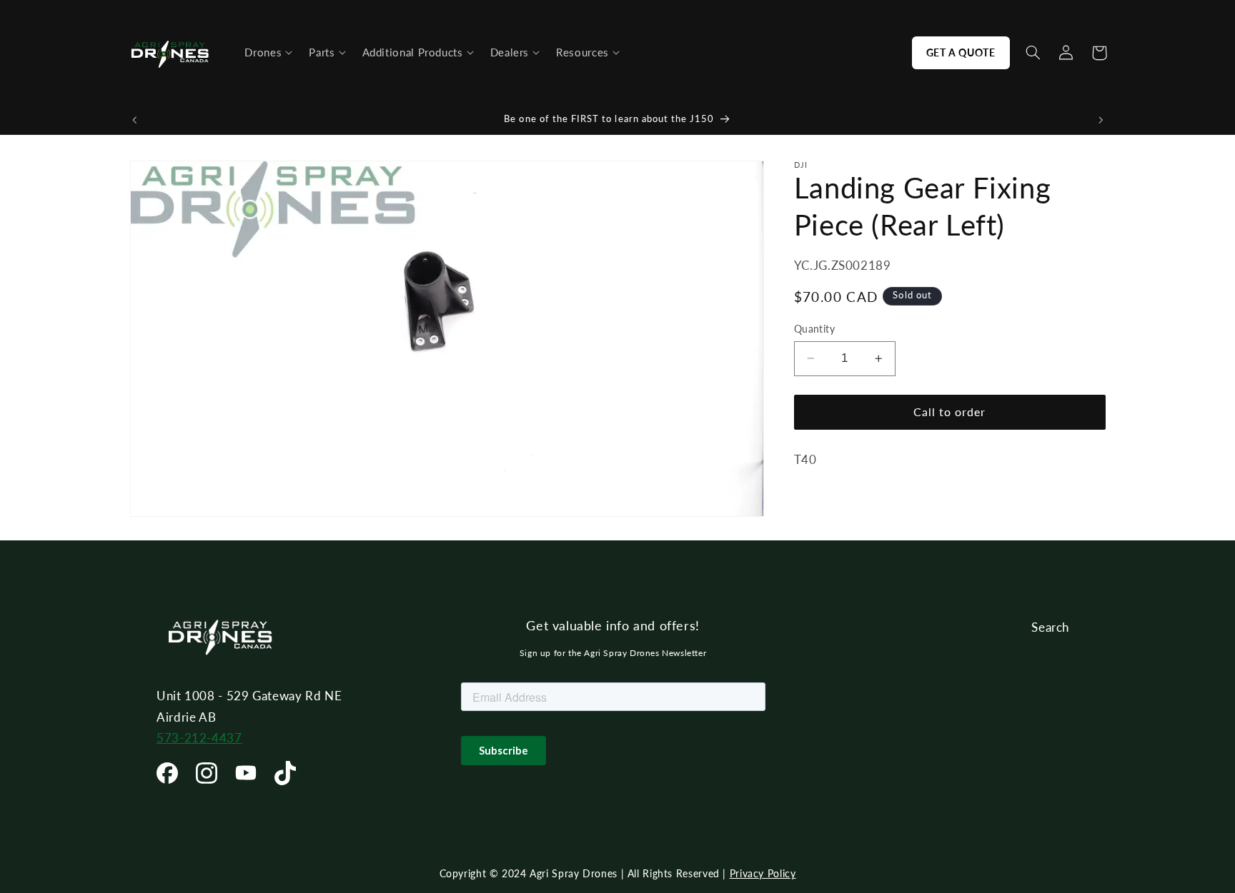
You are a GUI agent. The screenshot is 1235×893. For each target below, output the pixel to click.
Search (1050, 627)
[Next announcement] (1100, 120)
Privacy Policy (763, 873)
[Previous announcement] (134, 120)
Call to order (949, 411)
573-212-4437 (199, 737)
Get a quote (961, 52)
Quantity (814, 329)
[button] (268, 53)
